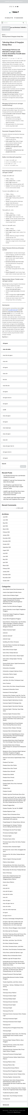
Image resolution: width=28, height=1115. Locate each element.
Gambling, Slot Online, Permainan (11, 642)
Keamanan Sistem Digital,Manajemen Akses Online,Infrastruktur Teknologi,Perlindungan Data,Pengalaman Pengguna (13, 735)
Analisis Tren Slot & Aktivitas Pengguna (12, 606)
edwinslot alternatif (7, 636)
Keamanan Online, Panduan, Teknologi (12, 728)
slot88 (4, 409)
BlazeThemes (17, 1112)
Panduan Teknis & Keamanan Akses (11, 814)
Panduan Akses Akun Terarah (10, 768)
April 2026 (5, 526)
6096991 (6, 58)
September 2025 (7, 547)
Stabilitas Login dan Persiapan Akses (12, 958)
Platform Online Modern (8, 862)
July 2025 (5, 553)
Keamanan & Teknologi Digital (10, 692)
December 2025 (6, 538)
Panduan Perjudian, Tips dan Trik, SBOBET (13, 808)
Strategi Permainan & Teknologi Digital (12, 974)
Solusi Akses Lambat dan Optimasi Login (13, 952)
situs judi (5, 885)
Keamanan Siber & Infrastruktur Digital (12, 731)
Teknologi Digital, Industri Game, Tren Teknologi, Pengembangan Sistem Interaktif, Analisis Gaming (14, 1035)
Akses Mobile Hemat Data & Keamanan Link (13, 589)
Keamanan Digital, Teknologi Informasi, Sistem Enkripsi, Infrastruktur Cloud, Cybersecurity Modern (14, 718)
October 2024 (6, 580)
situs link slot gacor (7, 355)
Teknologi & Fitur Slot (8, 1011)
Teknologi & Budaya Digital (9, 998)
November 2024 (6, 577)
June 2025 (5, 556)
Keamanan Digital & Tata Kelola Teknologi (13, 706)
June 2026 (5, 520)
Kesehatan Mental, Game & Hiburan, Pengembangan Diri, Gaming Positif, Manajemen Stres (14, 746)
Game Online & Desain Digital (10, 649)
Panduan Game (6, 788)
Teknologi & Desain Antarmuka (10, 1002)
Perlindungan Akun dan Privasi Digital (12, 830)
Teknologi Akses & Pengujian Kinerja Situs (13, 1027)
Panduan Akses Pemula (8, 777)
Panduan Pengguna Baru (8, 805)
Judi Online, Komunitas (8, 677)
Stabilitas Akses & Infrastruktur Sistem (12, 955)
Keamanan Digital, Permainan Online (11, 714)
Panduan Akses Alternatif (9, 771)
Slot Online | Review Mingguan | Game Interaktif (14, 928)
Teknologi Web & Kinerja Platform (11, 1068)
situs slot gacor (6, 415)
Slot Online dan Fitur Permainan (10, 931)
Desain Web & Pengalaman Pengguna (12, 618)
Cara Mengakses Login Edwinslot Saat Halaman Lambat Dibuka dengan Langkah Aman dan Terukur (13, 486)
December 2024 (6, 574)
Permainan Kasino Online (9, 839)
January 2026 (6, 535)
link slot (5, 379)
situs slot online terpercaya (9, 909)
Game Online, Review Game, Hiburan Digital (13, 655)
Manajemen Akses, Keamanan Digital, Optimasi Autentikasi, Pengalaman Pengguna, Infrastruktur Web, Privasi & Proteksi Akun (14, 753)
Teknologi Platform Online (9, 1062)
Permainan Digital (7, 836)
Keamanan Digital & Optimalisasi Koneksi (13, 700)
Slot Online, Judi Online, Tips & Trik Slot (12, 940)
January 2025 (6, 571)
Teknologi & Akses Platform (9, 992)
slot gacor (5, 367)
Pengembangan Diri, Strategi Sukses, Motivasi (14, 822)
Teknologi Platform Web (9, 1065)
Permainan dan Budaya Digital (10, 833)
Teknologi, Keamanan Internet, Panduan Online (14, 1074)
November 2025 (6, 541)
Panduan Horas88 (7, 791)
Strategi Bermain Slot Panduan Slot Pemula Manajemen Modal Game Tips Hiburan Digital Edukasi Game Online (14, 963)
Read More (4, 337)
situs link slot (6, 385)
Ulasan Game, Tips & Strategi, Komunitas (13, 1095)
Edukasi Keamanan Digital (9, 630)
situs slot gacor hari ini (8, 446)
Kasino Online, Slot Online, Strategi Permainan (14, 686)
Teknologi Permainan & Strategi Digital (12, 1054)
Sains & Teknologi (7, 872)
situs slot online (7, 906)
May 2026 (5, 523)
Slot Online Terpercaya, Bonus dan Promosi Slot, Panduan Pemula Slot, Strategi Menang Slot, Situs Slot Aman (14, 935)
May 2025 (5, 559)
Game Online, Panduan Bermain (10, 652)
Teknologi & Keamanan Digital (10, 1018)
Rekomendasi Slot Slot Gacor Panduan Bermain (14, 869)
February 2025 (6, 568)
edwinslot (5, 633)
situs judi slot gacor (7, 891)
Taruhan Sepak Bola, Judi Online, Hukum (12, 982)
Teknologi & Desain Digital (9, 1005)
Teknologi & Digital (7, 1008)
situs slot (5, 361)
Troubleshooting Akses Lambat (10, 1092)
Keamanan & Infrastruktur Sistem (11, 689)
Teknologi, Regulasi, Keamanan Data (11, 1077)
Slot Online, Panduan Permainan (10, 943)
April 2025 (5, 562)
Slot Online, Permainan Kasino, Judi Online (13, 946)
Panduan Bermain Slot (8, 780)
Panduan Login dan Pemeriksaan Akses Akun (14, 794)
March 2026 (6, 529)
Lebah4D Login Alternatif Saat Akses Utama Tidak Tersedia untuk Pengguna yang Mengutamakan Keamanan (13, 1)
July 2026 (5, 517)
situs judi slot (6, 888)
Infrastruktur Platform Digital (10, 674)
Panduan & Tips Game (8, 762)
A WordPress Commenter (9, 508)
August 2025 (6, 550)
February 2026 (6, 532)
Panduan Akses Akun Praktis (10, 765)
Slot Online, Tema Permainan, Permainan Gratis (14, 949)
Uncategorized (6, 1098)
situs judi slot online (8, 894)
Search (4, 463)
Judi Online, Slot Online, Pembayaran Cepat (13, 680)
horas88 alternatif (13, 310)
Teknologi (5, 989)
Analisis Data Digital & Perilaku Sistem (12, 592)
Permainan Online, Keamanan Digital (11, 846)
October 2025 (6, 544)
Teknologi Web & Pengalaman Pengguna (12, 1071)
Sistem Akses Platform (8, 882)
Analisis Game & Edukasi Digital (10, 595)
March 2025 (6, 565)
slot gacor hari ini (7, 397)
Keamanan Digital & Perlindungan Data (12, 703)
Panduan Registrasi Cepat (9, 811)
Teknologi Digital (7, 1030)
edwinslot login (6, 639)
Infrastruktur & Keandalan (9, 668)
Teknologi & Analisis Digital (9, 995)
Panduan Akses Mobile (8, 774)
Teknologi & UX (6, 1024)
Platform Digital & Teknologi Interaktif (12, 859)
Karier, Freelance (7, 683)
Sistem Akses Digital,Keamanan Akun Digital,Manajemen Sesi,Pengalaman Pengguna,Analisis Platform (12, 877)
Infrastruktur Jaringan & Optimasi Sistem (12, 671)
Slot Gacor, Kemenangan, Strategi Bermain (13, 918)
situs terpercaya (7, 428)
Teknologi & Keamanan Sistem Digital (12, 1021)
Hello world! (20, 508)
